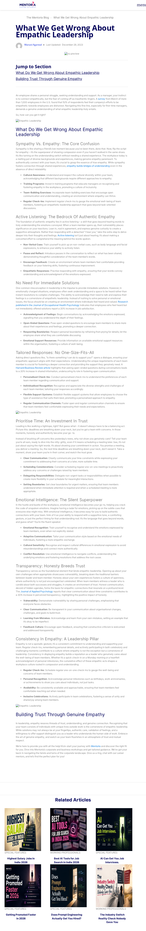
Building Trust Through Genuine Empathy (49, 79)
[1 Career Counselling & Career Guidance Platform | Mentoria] (28, 5)
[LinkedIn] (71, 789)
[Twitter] (75, 789)
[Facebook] (79, 789)
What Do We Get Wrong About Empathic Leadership (57, 73)
